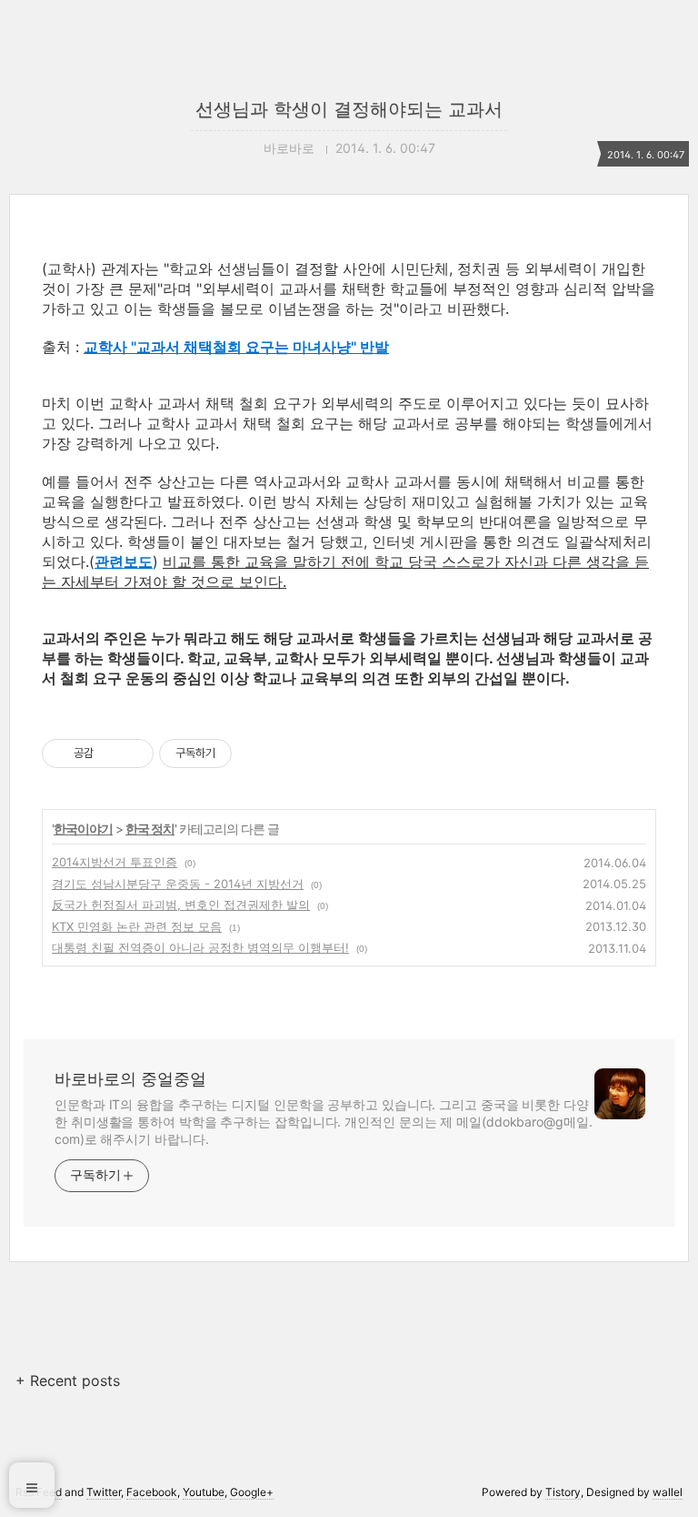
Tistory (563, 1492)
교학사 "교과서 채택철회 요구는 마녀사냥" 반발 (236, 347)
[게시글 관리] (133, 753)
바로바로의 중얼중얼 (130, 1078)
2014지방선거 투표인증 (114, 862)
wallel (668, 1492)
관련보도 (124, 561)
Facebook (151, 1492)
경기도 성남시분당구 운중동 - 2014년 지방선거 (178, 883)
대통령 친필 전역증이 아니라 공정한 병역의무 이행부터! (200, 947)
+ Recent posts (67, 1380)
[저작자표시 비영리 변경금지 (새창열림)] (256, 753)
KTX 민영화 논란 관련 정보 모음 (137, 926)
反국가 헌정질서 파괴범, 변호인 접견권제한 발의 (181, 904)
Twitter (103, 1492)
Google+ (252, 1492)
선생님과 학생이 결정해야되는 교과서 (349, 109)
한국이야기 (83, 828)
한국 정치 (149, 828)
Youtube (203, 1492)
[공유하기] (110, 753)
